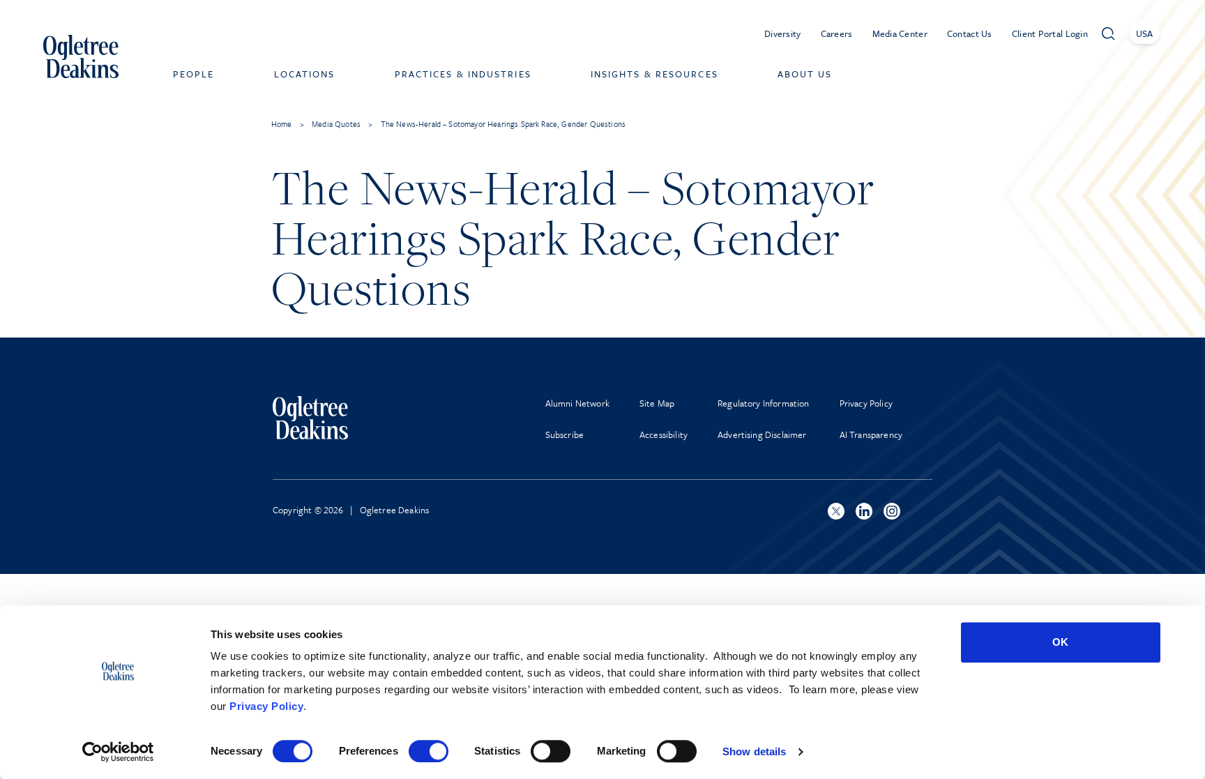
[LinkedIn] (864, 511)
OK (1060, 642)
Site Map (656, 403)
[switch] (428, 751)
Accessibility (663, 434)
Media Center (899, 33)
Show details (754, 751)
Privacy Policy (266, 706)
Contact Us (969, 33)
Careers (837, 33)
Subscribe (564, 434)
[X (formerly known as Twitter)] (836, 511)
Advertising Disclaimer (762, 434)
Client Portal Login (1050, 33)
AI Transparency (871, 434)
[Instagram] (892, 511)
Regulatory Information (764, 403)
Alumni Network (577, 403)
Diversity (782, 33)
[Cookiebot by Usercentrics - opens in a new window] (118, 751)
